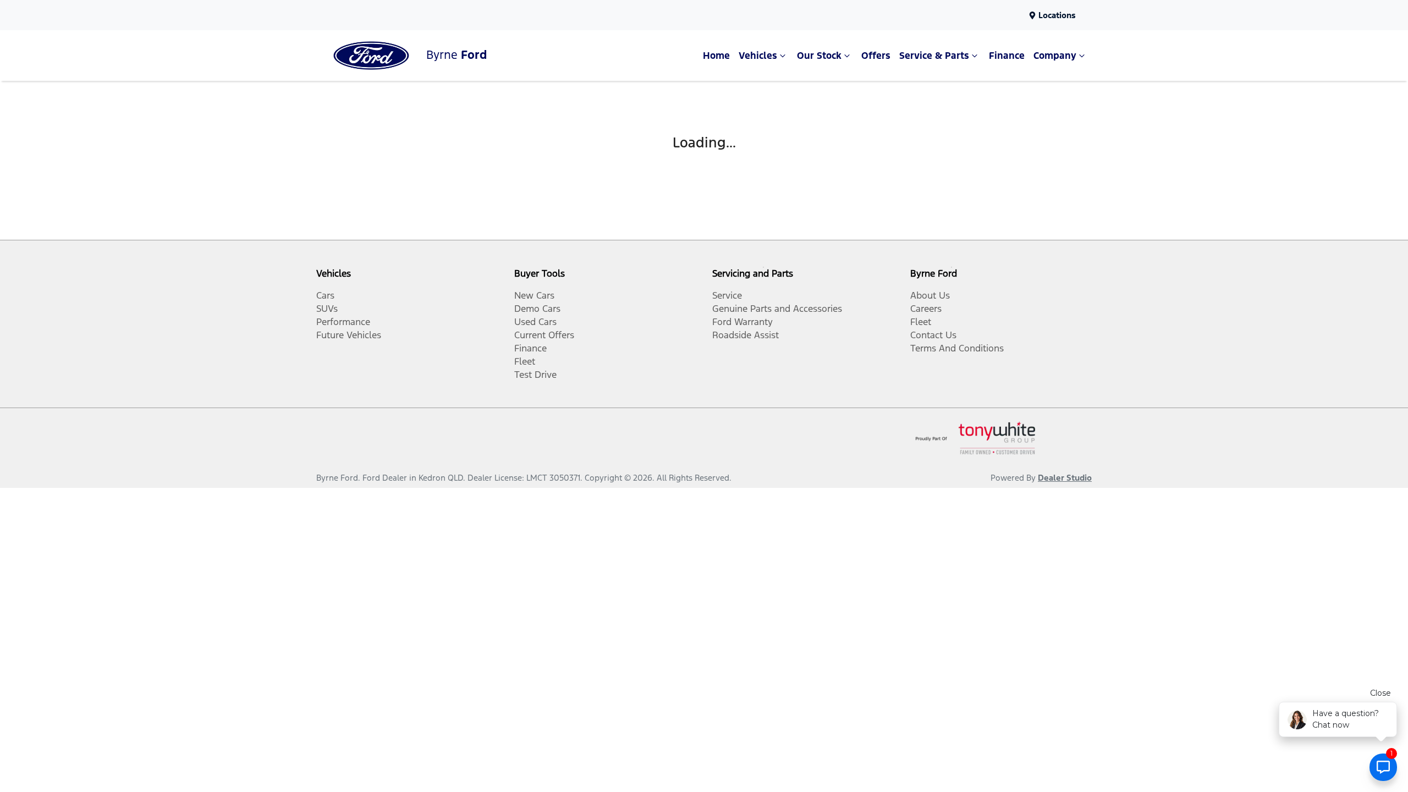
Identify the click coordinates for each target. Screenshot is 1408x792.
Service (727, 295)
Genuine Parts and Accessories (777, 308)
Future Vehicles (348, 335)
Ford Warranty (742, 322)
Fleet (524, 361)
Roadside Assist (745, 335)
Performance (343, 322)
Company (1054, 56)
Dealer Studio (1065, 477)
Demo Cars (537, 308)
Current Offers (544, 335)
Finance (1007, 56)
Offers (875, 56)
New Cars (534, 295)
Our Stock (819, 56)
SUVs (327, 308)
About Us (930, 295)
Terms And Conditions (957, 348)
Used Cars (535, 322)
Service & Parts (934, 56)
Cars (325, 295)
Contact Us (933, 335)
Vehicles (758, 56)
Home (716, 56)
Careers (926, 308)
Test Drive (535, 375)
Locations (1057, 15)
